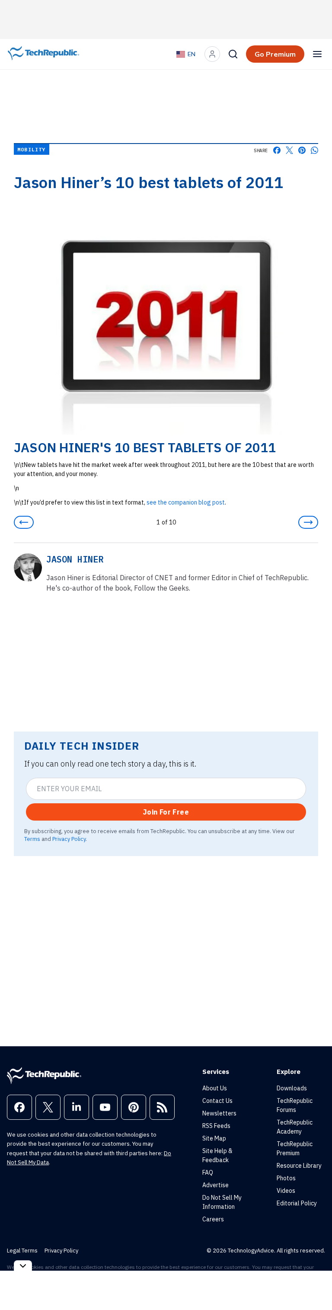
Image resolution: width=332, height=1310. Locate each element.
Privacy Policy (69, 838)
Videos (286, 1191)
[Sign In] (212, 54)
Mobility (31, 149)
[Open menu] (317, 54)
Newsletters (219, 1113)
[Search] (233, 54)
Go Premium (275, 54)
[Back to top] (314, 1283)
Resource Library (299, 1165)
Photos (286, 1178)
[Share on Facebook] (277, 150)
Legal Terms (22, 1250)
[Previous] (24, 522)
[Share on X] (289, 150)
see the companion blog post (186, 502)
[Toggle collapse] (23, 1265)
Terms (32, 838)
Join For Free (166, 812)
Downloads (292, 1088)
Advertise (215, 1185)
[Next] (308, 522)
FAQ (207, 1172)
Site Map (214, 1138)
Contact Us (217, 1101)
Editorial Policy (297, 1203)
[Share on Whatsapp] (314, 150)
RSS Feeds (216, 1126)
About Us (214, 1088)
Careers (213, 1219)
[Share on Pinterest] (302, 150)
